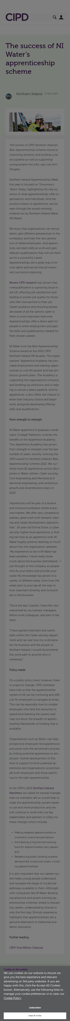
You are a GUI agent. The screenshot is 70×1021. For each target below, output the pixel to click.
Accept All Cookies (35, 1016)
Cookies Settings (35, 1007)
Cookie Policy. (12, 998)
